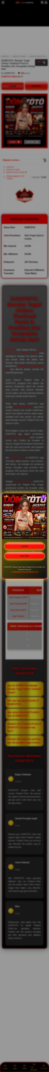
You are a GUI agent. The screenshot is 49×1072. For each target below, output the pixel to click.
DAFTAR (24, 556)
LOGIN (24, 546)
